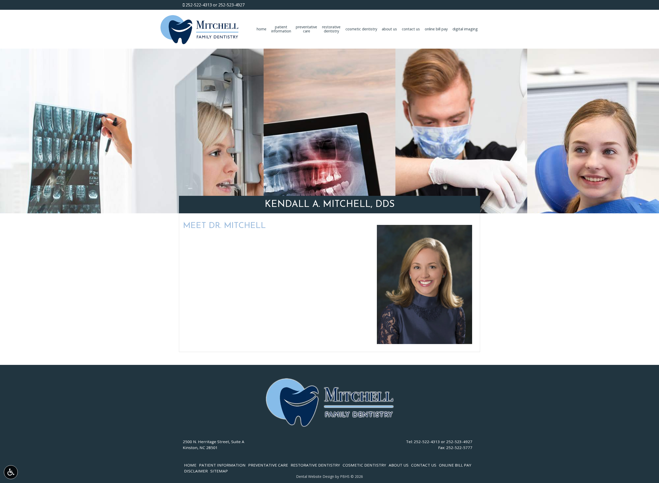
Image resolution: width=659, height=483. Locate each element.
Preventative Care (268, 465)
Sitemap (219, 470)
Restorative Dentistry (315, 465)
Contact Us (411, 29)
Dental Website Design (315, 476)
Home (261, 29)
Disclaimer (196, 470)
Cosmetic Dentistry (361, 29)
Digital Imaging (465, 29)
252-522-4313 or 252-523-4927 (215, 5)
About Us (389, 29)
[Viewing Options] (11, 472)
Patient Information (222, 465)
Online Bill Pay (436, 29)
